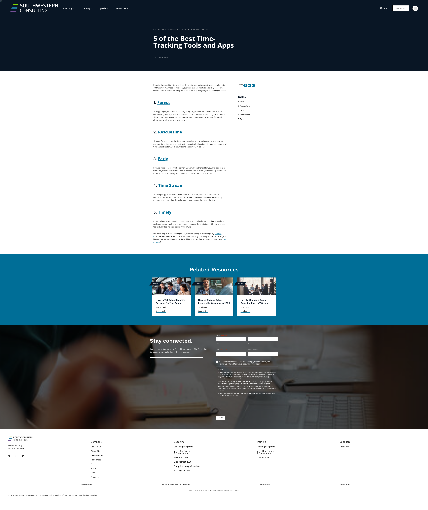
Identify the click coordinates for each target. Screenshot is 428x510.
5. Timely (241, 119)
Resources (96, 459)
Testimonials (97, 455)
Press (93, 464)
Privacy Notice (265, 484)
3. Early (241, 110)
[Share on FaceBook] (245, 85)
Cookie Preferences (85, 484)
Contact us (400, 8)
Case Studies (263, 457)
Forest (163, 102)
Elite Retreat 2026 (182, 461)
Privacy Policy (223, 490)
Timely (164, 212)
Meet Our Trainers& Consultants (266, 452)
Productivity (159, 29)
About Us (95, 451)
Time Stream (171, 185)
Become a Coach (182, 457)
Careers (95, 477)
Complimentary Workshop (187, 466)
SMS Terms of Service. (232, 395)
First (217, 343)
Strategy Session (182, 470)
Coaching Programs (183, 446)
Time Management (199, 29)
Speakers (344, 446)
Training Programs (266, 446)
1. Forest (241, 101)
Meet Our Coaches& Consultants (183, 452)
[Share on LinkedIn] (249, 85)
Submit (220, 418)
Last (249, 343)
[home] (34, 8)
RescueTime (170, 132)
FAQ (93, 472)
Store (93, 468)
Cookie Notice (345, 484)
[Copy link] (253, 85)
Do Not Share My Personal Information (176, 484)
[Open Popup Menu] (415, 8)
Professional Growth (178, 29)
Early (163, 158)
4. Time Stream (244, 115)
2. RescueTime (244, 106)
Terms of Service (234, 490)
